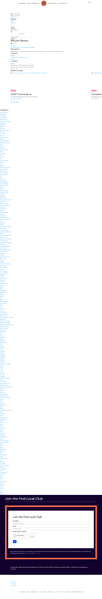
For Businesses (62, 3)
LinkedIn (13, 26)
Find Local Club (52, 3)
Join (15, 541)
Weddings (32, 47)
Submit (13, 38)
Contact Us (62, 591)
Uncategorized (95, 98)
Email (14, 526)
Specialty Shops (15, 102)
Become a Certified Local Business (74, 591)
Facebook (13, 22)
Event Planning (25, 47)
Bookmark (13, 19)
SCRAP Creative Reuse (21, 94)
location (13, 59)
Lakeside (13, 45)
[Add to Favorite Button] (11, 92)
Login (56, 591)
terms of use (36, 553)
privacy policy (27, 553)
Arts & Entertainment (16, 47)
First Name (16, 521)
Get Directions (14, 68)
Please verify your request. (20, 531)
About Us (50, 591)
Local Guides (22, 3)
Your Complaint (15, 37)
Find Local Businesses (33, 3)
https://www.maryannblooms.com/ (19, 57)
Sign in (89, 2)
